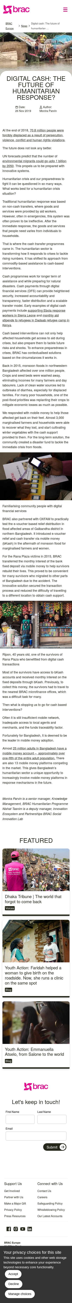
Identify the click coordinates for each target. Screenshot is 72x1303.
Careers (42, 1197)
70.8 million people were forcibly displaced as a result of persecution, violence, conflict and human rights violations (33, 135)
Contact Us (44, 1191)
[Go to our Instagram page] (15, 1229)
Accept (13, 1274)
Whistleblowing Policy (51, 1210)
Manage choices (19, 1294)
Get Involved (12, 1191)
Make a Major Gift (15, 1203)
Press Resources (15, 1216)
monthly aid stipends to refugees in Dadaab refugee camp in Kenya (35, 320)
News (24, 26)
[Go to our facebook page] (8, 1229)
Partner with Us (13, 1197)
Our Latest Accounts (49, 1216)
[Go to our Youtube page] (22, 1229)
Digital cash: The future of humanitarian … (45, 26)
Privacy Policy (13, 1210)
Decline (13, 1284)
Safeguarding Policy (50, 1203)
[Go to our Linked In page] (29, 1229)
